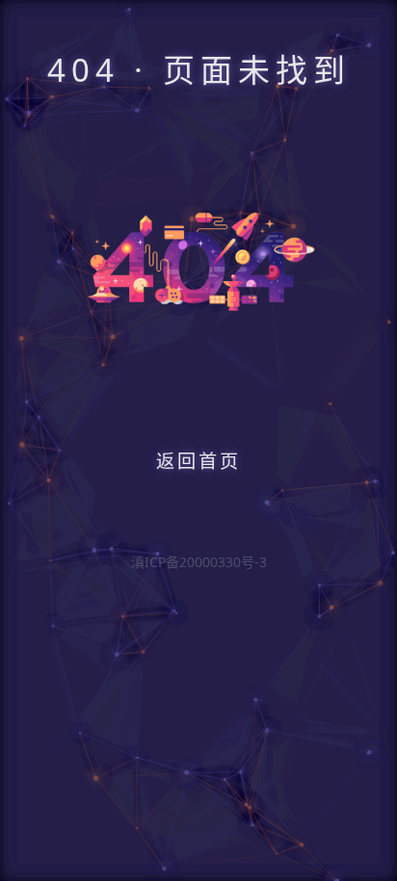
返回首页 (198, 461)
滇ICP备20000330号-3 (199, 562)
